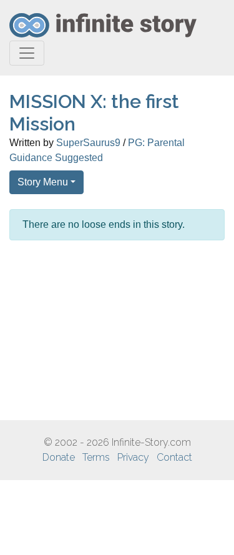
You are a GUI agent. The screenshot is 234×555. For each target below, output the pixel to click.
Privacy (133, 457)
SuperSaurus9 (88, 142)
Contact (174, 457)
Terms (96, 457)
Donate (58, 457)
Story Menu (42, 182)
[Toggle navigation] (26, 53)
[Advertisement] (117, 330)
